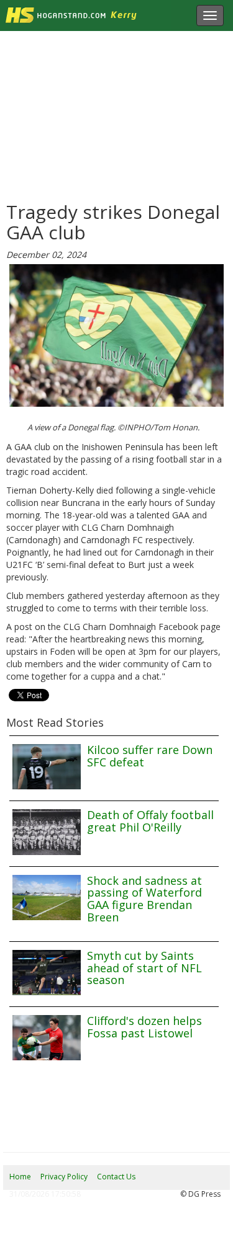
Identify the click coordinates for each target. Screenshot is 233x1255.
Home (20, 1176)
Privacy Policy (64, 1176)
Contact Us (116, 1176)
